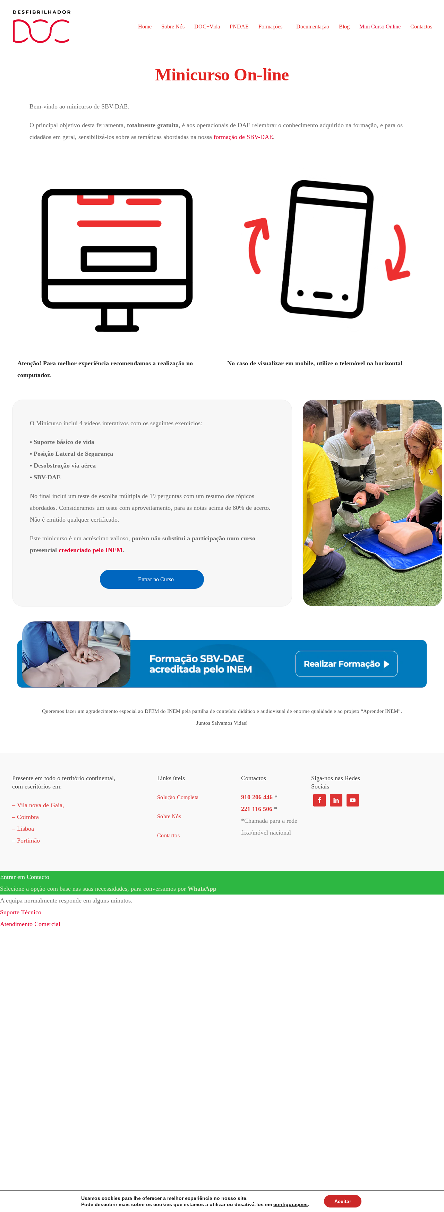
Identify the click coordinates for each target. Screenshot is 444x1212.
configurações (290, 1204)
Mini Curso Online (380, 26)
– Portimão (26, 840)
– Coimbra (25, 816)
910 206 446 (257, 797)
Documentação (312, 26)
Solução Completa (177, 797)
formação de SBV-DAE (243, 136)
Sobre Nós (173, 26)
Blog (344, 26)
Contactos (421, 26)
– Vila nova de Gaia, (38, 805)
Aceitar (342, 1201)
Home (145, 26)
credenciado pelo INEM (90, 550)
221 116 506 (256, 808)
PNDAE (239, 26)
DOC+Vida (207, 26)
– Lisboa (23, 828)
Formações (270, 26)
